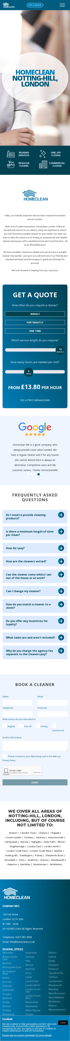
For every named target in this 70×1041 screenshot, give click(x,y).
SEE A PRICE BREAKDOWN (35, 400)
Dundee (7, 1006)
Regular (11, 726)
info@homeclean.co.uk (22, 941)
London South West (40, 850)
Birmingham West (9, 972)
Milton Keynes (32, 1010)
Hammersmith (56, 837)
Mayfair (58, 850)
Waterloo (12, 864)
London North (51, 846)
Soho (21, 859)
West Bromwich (56, 993)
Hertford (30, 969)
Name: (6, 696)
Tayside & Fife (55, 973)
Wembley (25, 864)
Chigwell (54, 832)
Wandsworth (57, 859)
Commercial (58, 730)
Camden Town (28, 832)
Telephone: (8, 707)
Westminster (40, 864)
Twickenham (55, 981)
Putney (38, 855)
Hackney (40, 837)
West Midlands (56, 997)
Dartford (7, 998)
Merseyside (31, 1006)
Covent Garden (13, 837)
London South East (16, 850)
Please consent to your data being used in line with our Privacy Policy (32, 758)
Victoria (44, 859)
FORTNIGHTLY (35, 322)
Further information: (12, 737)
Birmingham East (12, 967)
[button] (17, 447)
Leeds (28, 977)
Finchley (28, 837)
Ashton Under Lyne (10, 958)
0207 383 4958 (23, 937)
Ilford (28, 973)
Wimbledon (56, 864)
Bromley (7, 982)
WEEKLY (35, 314)
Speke (51, 961)
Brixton (13, 832)
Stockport (53, 965)
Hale (27, 961)
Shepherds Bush (54, 855)
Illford (61, 841)
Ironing (44, 726)
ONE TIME (35, 330)
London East (34, 846)
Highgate (36, 841)
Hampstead (11, 841)
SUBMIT (35, 782)
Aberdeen (8, 952)
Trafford (53, 977)
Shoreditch (10, 859)
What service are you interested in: (19, 719)
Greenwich (31, 952)
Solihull (52, 956)
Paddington (26, 855)
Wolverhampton (57, 1009)
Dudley (6, 1002)
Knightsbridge (17, 846)
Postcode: (42, 707)
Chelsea (43, 832)
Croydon (7, 994)
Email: (40, 696)
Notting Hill (11, 855)
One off (27, 726)
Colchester (8, 990)
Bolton (6, 977)
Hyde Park (49, 841)
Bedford (7, 963)
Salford (52, 952)
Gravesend (8, 1014)
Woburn (52, 1005)
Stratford (32, 859)
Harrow (24, 841)
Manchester (31, 1002)
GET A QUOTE (35, 5)
